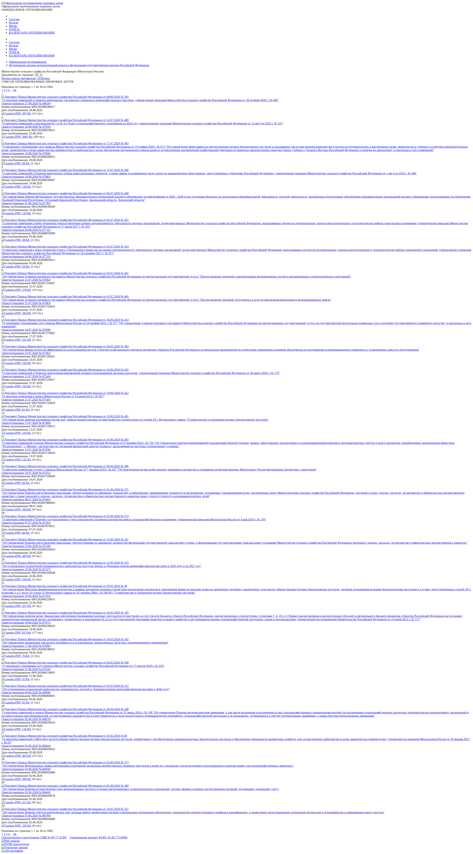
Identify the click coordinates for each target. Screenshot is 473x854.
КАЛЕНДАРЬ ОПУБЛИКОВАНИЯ (32, 32)
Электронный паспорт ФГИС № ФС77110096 (98, 837)
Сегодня (14, 19)
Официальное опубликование (28, 61)
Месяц (13, 26)
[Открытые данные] (14, 847)
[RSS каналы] (10, 840)
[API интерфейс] (12, 850)
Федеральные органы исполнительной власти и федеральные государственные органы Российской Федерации (79, 65)
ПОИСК (14, 29)
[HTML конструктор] (15, 844)
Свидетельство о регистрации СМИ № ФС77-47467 (34, 837)
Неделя (13, 22)
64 (14, 90)
